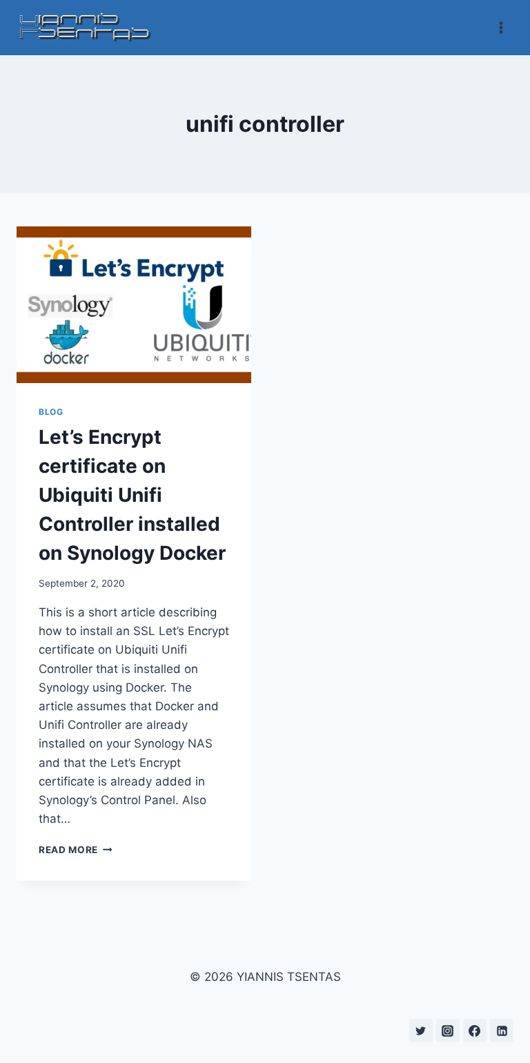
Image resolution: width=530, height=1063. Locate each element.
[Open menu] (500, 27)
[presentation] (134, 304)
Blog (51, 412)
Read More (75, 849)
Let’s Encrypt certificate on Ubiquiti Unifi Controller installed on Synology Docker (132, 495)
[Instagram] (448, 1030)
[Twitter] (421, 1030)
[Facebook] (475, 1030)
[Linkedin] (501, 1030)
